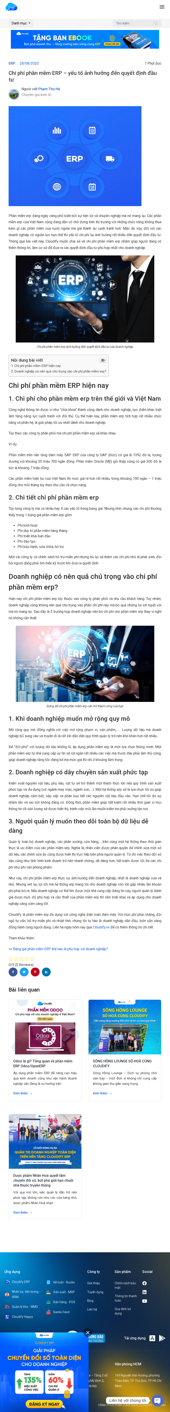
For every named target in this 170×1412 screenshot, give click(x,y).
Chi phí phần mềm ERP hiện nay (37, 366)
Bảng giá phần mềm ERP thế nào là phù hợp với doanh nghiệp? (60, 949)
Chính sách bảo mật (125, 1285)
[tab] (87, 1332)
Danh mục (20, 23)
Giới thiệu (93, 1283)
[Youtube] (154, 1301)
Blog (90, 1300)
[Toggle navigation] (162, 9)
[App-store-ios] (152, 1338)
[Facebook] (153, 1283)
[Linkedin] (153, 1292)
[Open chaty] (158, 1400)
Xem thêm (21, 1093)
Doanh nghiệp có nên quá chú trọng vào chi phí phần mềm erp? (60, 371)
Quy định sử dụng (123, 1311)
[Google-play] (162, 1338)
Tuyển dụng (95, 1292)
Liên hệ (92, 1309)
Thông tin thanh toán (126, 1298)
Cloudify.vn (101, 927)
